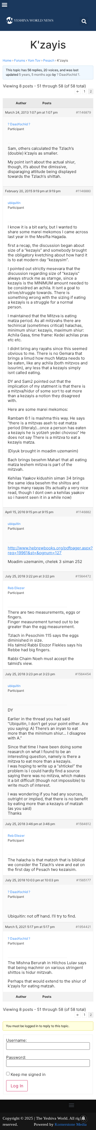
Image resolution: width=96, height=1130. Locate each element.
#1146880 (83, 191)
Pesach (48, 60)
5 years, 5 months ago (35, 75)
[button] (4, 4)
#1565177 (83, 880)
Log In (17, 1085)
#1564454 (83, 674)
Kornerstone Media (71, 1124)
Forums (19, 60)
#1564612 (83, 824)
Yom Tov (34, 60)
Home (7, 60)
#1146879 (83, 112)
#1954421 (83, 927)
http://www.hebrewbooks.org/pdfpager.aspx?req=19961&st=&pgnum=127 (50, 550)
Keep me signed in (28, 1074)
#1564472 (83, 576)
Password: (16, 1057)
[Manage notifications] (83, 1118)
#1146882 (83, 512)
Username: (16, 1040)
